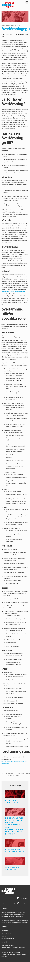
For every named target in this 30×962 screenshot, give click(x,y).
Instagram (24, 903)
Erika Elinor (4, 956)
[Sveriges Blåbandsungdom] (8, 8)
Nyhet (11, 26)
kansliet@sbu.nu (9, 945)
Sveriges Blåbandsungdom (9, 954)
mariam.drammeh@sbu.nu (8, 938)
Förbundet (5, 26)
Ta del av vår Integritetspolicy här (11, 952)
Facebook (24, 898)
